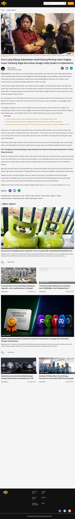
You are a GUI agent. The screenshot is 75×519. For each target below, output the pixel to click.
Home (3, 10)
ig (69, 513)
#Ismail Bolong (16, 195)
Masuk (71, 3)
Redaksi (44, 497)
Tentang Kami (34, 492)
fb (59, 513)
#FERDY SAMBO (46, 195)
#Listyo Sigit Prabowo (31, 198)
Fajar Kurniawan (11, 68)
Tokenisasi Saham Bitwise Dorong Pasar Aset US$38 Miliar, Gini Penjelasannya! (55, 287)
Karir (43, 503)
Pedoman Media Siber (35, 504)
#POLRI (23, 195)
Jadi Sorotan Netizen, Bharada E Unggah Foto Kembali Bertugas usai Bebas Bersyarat (34, 122)
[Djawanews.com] (3, 3)
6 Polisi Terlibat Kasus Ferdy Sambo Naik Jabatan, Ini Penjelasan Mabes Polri (31, 119)
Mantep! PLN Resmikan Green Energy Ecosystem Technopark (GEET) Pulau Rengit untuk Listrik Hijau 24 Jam (56, 378)
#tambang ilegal (6, 195)
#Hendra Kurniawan (6, 198)
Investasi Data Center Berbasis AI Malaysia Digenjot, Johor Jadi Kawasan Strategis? (18, 287)
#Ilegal (59, 195)
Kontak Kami (44, 492)
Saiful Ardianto (11, 262)
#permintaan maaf (18, 198)
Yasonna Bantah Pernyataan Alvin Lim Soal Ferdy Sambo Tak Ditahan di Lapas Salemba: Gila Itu (38, 124)
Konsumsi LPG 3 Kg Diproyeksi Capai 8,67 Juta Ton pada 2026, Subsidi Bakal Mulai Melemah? (36, 251)
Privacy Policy (34, 498)
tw (64, 513)
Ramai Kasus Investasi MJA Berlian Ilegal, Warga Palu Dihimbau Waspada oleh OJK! (17, 377)
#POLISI (28, 195)
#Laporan (53, 195)
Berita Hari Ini (11, 10)
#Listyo (41, 198)
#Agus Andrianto (36, 195)
